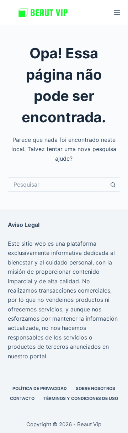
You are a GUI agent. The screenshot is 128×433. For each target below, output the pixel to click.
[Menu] (117, 12)
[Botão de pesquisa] (113, 184)
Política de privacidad (39, 388)
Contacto (22, 398)
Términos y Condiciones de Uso (80, 398)
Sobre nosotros (95, 388)
